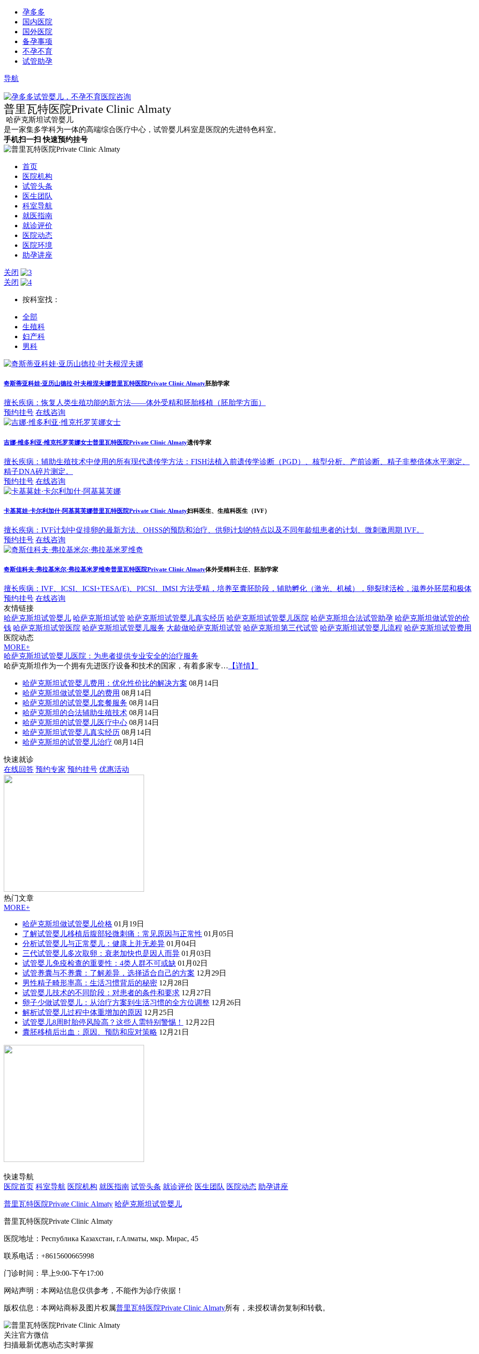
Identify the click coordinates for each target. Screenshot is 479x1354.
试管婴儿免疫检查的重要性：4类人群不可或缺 (99, 963)
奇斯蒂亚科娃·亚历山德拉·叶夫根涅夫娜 (57, 383)
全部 (29, 317)
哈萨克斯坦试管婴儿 (37, 618)
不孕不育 (37, 51)
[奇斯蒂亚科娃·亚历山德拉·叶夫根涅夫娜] (73, 364)
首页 (29, 166)
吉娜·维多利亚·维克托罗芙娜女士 (48, 442)
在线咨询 (50, 412)
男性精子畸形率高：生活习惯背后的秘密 (89, 983)
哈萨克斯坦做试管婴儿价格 (67, 924)
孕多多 (33, 12)
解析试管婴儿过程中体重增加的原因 (82, 1012)
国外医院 (37, 32)
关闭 (11, 272)
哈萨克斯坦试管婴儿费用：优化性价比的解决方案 (104, 683)
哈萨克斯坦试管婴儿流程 (361, 628)
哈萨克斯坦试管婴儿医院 (267, 618)
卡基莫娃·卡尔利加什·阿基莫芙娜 (48, 510)
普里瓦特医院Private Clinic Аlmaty (158, 383)
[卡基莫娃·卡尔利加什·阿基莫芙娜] (62, 491)
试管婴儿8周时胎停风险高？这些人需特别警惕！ (102, 1022)
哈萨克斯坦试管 (99, 618)
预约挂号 (19, 412)
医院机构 (37, 176)
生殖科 (33, 327)
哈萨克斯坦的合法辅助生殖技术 (74, 713)
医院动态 (37, 235)
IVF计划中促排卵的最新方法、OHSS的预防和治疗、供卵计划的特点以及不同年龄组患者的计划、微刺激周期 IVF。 (214, 530)
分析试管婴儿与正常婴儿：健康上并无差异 (93, 943)
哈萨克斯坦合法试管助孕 (352, 618)
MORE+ (17, 647)
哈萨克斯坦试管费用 (438, 628)
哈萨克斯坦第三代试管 (280, 628)
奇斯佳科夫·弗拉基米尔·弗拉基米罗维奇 (57, 569)
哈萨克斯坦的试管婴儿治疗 (67, 742)
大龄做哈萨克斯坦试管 (204, 628)
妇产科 (33, 336)
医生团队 (37, 196)
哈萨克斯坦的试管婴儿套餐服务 (74, 703)
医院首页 (19, 1187)
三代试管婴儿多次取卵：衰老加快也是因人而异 (101, 953)
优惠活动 (114, 769)
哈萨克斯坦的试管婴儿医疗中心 (74, 722)
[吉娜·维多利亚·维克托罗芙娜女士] (62, 422)
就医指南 (37, 216)
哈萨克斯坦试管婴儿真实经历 (176, 618)
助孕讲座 (37, 255)
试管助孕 (37, 61)
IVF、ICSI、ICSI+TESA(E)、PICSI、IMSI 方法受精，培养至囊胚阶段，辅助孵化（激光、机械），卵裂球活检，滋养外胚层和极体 (238, 588)
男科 (29, 346)
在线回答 (19, 769)
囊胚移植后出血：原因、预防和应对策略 (89, 1032)
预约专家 (50, 769)
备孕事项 (37, 41)
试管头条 (37, 186)
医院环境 (37, 245)
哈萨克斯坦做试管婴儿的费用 (71, 693)
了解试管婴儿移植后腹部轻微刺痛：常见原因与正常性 (112, 934)
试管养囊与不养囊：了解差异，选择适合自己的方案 (108, 973)
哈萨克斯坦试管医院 (46, 628)
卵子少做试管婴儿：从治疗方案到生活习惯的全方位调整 (116, 1002)
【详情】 (243, 666)
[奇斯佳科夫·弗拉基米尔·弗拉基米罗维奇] (73, 550)
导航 (11, 78)
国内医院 (37, 22)
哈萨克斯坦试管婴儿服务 (123, 628)
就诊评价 (37, 225)
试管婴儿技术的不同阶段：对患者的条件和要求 (101, 993)
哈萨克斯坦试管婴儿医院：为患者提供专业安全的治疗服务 (101, 656)
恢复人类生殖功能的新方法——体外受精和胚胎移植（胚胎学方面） (135, 403)
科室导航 (37, 206)
